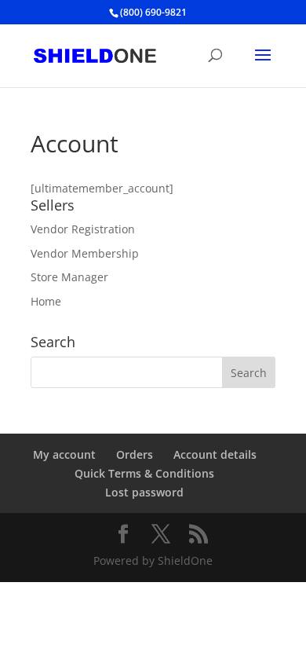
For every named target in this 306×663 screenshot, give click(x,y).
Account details (215, 454)
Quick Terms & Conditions (144, 473)
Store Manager (69, 276)
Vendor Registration (83, 229)
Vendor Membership (85, 253)
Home (46, 301)
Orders (134, 454)
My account (64, 454)
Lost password (144, 492)
